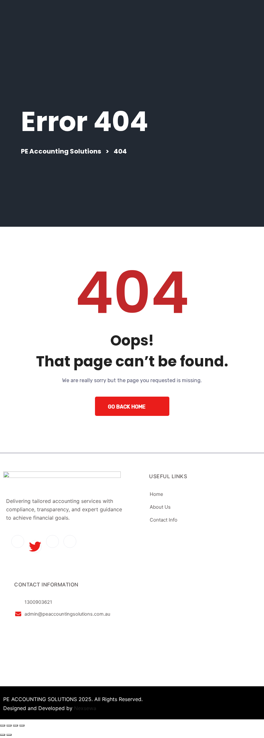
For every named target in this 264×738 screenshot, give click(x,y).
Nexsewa (85, 708)
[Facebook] (17, 541)
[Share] (15, 725)
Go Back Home (127, 407)
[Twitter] (35, 546)
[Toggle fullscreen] (9, 725)
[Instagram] (69, 541)
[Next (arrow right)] (9, 735)
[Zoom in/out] (2, 725)
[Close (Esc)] (21, 725)
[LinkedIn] (52, 541)
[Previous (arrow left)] (2, 735)
